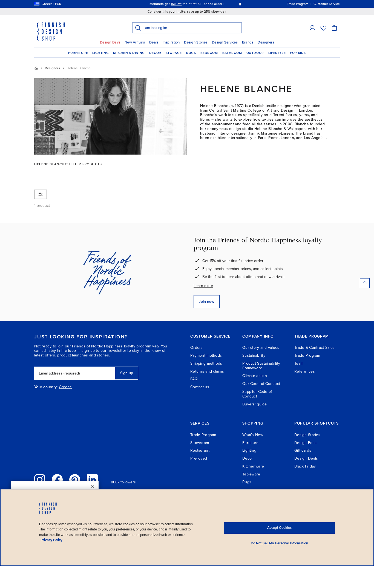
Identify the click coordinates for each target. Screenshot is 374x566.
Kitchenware (253, 466)
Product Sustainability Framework (261, 365)
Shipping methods (206, 363)
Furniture (78, 53)
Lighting (100, 53)
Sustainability (253, 355)
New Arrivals (135, 42)
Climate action (254, 375)
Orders (196, 347)
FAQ (194, 379)
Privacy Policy (51, 540)
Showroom (199, 442)
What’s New (252, 435)
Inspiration (171, 42)
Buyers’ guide (254, 404)
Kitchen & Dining (129, 53)
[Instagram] (39, 479)
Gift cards (302, 450)
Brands (248, 42)
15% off (176, 4)
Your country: (46, 387)
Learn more (203, 285)
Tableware (251, 474)
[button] (312, 28)
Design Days (110, 42)
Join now (206, 301)
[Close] (93, 487)
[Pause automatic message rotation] (240, 4)
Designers (266, 42)
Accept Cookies (279, 528)
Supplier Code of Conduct (257, 394)
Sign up (126, 373)
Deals (153, 42)
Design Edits (305, 442)
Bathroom (232, 53)
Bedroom (209, 53)
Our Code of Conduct (261, 383)
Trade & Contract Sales (314, 347)
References (304, 371)
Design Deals (306, 458)
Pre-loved (198, 458)
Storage (174, 53)
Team (298, 363)
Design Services (225, 42)
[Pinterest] (74, 479)
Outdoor (255, 53)
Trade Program (307, 355)
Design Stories (196, 42)
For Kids (298, 53)
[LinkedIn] (92, 479)
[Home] (36, 68)
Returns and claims (207, 371)
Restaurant (199, 450)
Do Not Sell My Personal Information (279, 543)
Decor (155, 53)
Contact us (199, 387)
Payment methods (206, 355)
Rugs (191, 53)
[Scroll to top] (365, 283)
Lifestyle (277, 53)
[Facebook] (57, 479)
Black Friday (305, 466)
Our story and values (261, 347)
